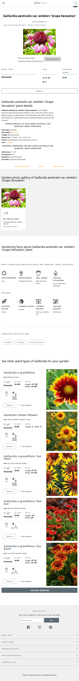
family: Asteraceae (36, 342)
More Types (59, 166)
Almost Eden (13, 219)
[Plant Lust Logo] (40, 3)
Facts (41, 166)
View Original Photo (10, 226)
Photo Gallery (22, 166)
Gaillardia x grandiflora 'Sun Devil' (22, 547)
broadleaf (7, 342)
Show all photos (52, 59)
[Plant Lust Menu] (3, 3)
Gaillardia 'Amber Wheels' (21, 415)
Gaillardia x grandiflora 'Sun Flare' (22, 457)
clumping (9, 142)
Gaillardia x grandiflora (19, 372)
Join (51, 620)
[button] (25, 406)
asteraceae (14, 132)
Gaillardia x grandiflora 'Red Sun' (23, 502)
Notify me (39, 91)
